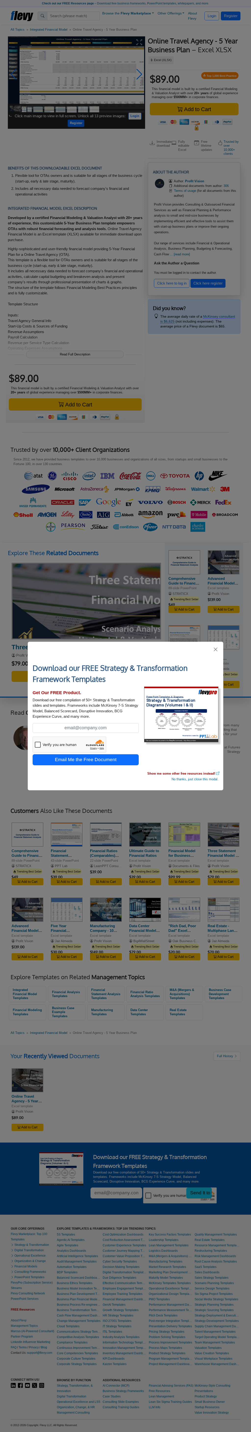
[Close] (216, 649)
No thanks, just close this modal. (195, 779)
